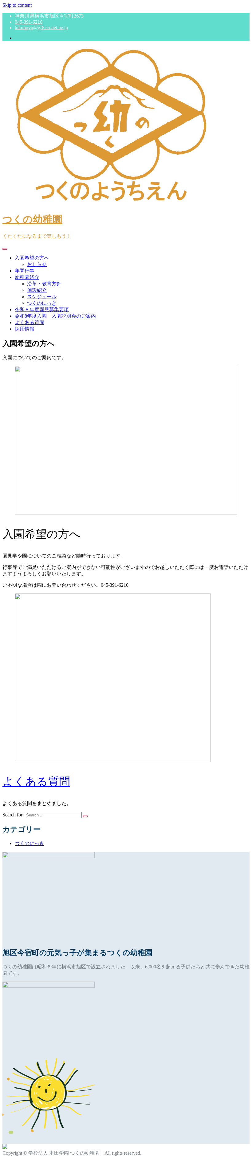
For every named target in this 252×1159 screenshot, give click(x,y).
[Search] (85, 816)
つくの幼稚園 (32, 219)
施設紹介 (37, 290)
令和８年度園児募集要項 (42, 309)
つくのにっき (42, 303)
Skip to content (17, 5)
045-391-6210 (28, 22)
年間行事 (24, 270)
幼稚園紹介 (27, 277)
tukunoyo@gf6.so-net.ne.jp (41, 27)
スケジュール (42, 296)
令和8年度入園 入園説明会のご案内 (55, 316)
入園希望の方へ (34, 257)
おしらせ (37, 264)
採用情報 (27, 328)
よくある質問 (29, 322)
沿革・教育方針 (44, 283)
